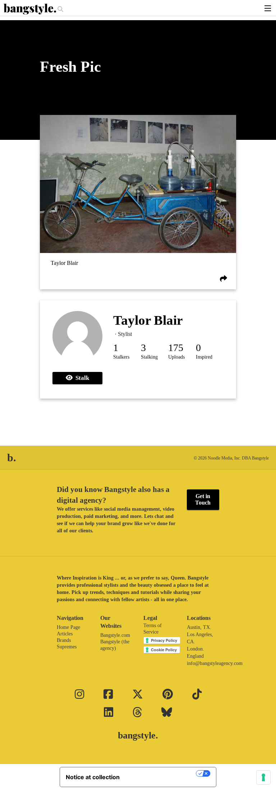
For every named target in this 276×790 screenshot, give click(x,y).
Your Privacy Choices (161, 773)
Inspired (204, 357)
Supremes (67, 646)
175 (175, 347)
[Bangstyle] (31, 9)
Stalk (81, 377)
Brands (64, 640)
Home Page (68, 627)
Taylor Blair (64, 263)
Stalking (149, 357)
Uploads (176, 357)
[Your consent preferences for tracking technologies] (263, 777)
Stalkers (121, 357)
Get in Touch (203, 499)
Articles (65, 633)
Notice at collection (93, 777)
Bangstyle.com (115, 635)
